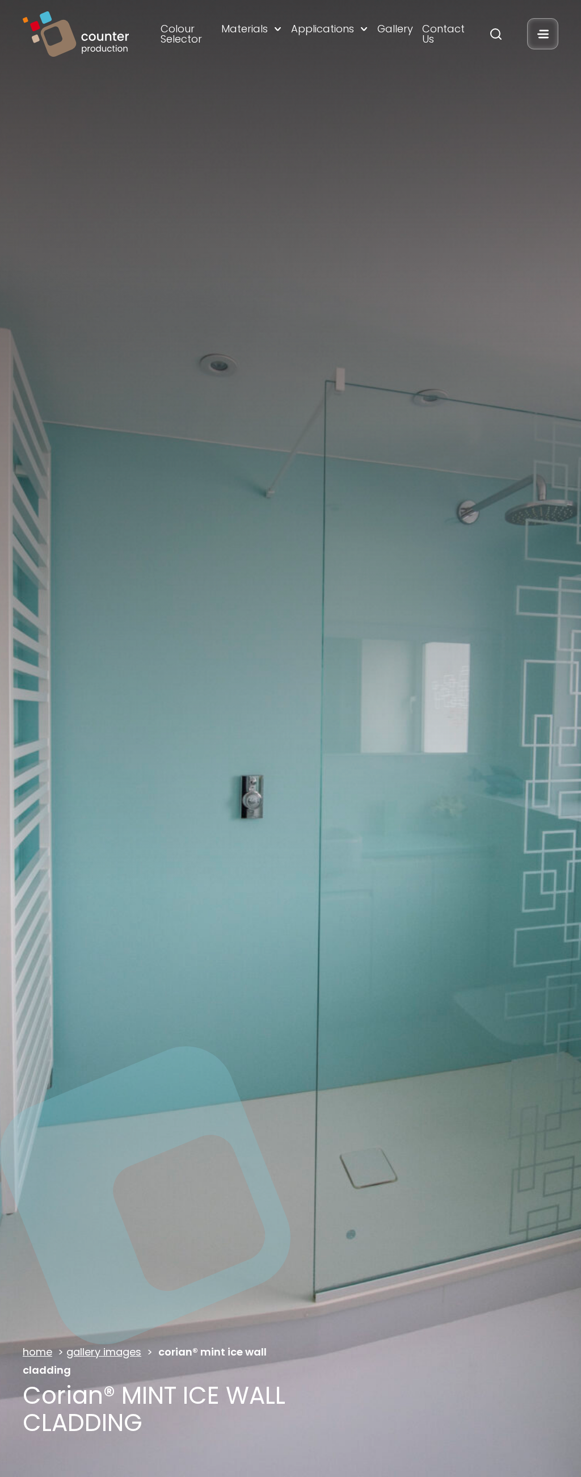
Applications (322, 29)
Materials (244, 29)
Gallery (395, 29)
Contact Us (443, 34)
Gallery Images (103, 1352)
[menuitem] (186, 34)
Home (37, 1352)
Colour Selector (181, 34)
